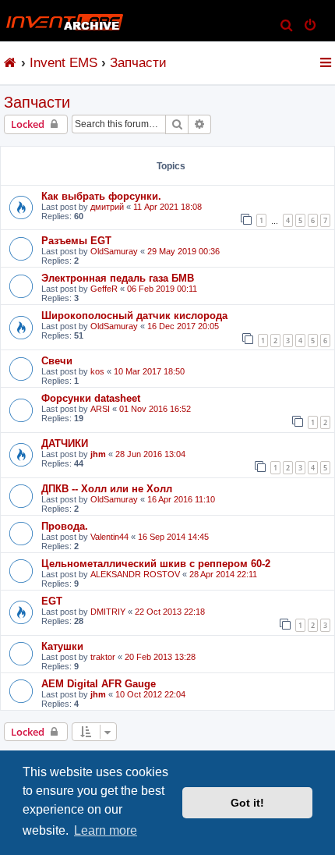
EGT (51, 601)
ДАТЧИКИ (64, 443)
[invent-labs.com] (10, 62)
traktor (102, 657)
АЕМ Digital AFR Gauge (98, 684)
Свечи (56, 361)
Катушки (62, 646)
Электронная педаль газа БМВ (117, 278)
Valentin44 (109, 536)
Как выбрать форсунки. (101, 196)
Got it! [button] (247, 802)
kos (97, 371)
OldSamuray (114, 251)
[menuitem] (287, 26)
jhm (98, 454)
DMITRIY (107, 611)
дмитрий (107, 206)
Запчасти (37, 102)
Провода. (64, 526)
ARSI (100, 408)
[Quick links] (327, 62)
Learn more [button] (105, 830)
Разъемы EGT (76, 241)
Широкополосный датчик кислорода (134, 315)
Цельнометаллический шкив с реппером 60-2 (155, 563)
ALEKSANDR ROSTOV (135, 574)
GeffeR (104, 288)
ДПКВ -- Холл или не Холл (106, 489)
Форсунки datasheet (90, 398)
